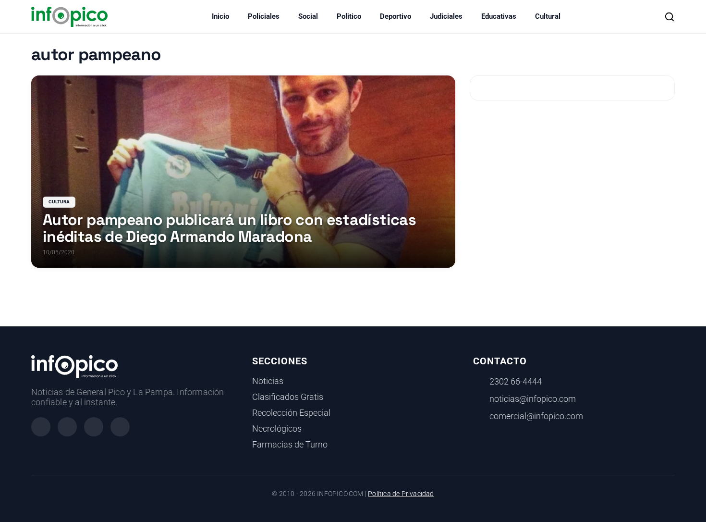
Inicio (220, 16)
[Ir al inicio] (69, 17)
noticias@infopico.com (532, 399)
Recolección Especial (291, 413)
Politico (349, 16)
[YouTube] (120, 426)
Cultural (547, 16)
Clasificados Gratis (287, 397)
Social (308, 16)
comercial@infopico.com (536, 416)
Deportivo (395, 16)
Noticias (267, 381)
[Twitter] (93, 426)
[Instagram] (67, 426)
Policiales (264, 16)
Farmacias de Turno (290, 444)
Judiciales (446, 16)
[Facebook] (40, 426)
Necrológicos (277, 429)
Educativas (498, 16)
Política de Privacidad (401, 494)
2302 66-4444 (515, 381)
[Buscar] (669, 17)
